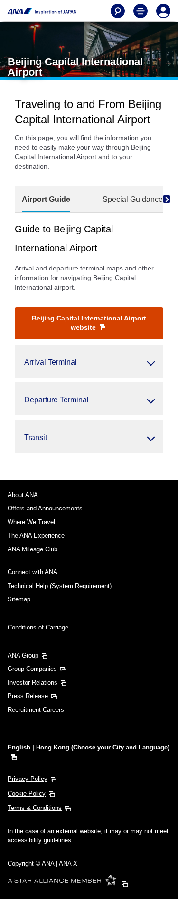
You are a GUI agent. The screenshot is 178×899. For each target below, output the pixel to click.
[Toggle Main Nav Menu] (140, 11)
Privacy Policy (27, 778)
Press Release (28, 695)
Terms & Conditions (35, 807)
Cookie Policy (27, 793)
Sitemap (19, 599)
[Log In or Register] (163, 11)
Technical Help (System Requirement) (60, 585)
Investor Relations (32, 682)
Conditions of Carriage (38, 627)
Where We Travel (31, 522)
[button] (89, 361)
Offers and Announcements (45, 508)
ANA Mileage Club (32, 549)
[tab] (46, 199)
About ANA (23, 495)
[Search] (118, 11)
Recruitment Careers (36, 709)
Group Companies (32, 668)
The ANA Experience (36, 535)
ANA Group (23, 655)
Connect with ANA (32, 572)
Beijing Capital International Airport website (89, 322)
